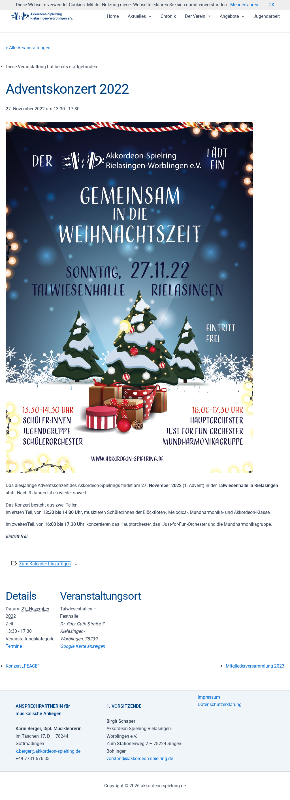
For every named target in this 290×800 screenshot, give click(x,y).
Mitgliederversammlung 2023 (255, 666)
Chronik (168, 16)
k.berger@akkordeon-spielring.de (48, 751)
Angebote (229, 16)
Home (113, 16)
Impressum (209, 697)
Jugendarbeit (266, 16)
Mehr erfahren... (246, 4)
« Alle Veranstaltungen (28, 47)
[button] (149, 16)
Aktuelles (137, 16)
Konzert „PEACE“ (22, 666)
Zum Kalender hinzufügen (45, 564)
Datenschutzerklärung (220, 704)
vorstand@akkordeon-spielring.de (139, 758)
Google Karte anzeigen (82, 646)
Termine (14, 646)
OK (271, 4)
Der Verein (195, 16)
